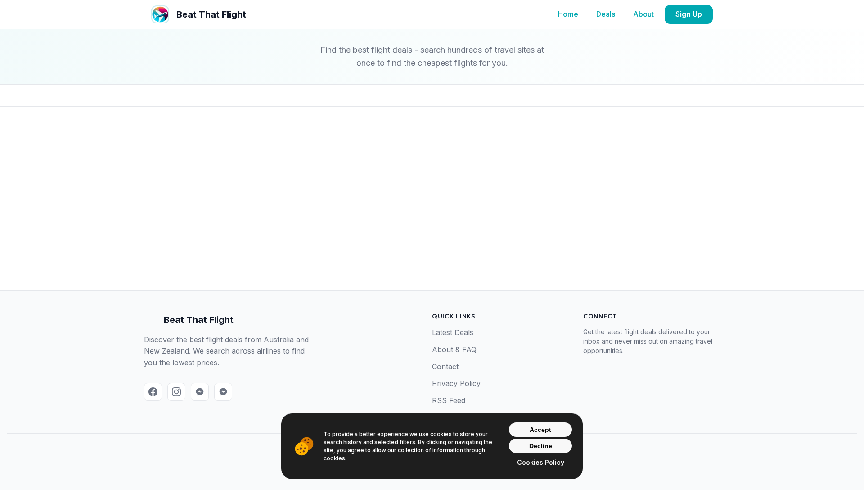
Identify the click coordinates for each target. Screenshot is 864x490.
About (643, 13)
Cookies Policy (540, 462)
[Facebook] (153, 392)
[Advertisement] (432, 213)
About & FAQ (454, 349)
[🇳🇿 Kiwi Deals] (223, 392)
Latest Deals (452, 332)
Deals (605, 13)
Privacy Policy (456, 383)
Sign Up (688, 13)
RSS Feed (448, 400)
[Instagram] (176, 392)
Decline (540, 445)
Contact (445, 366)
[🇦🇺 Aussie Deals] (200, 392)
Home (568, 13)
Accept (540, 429)
